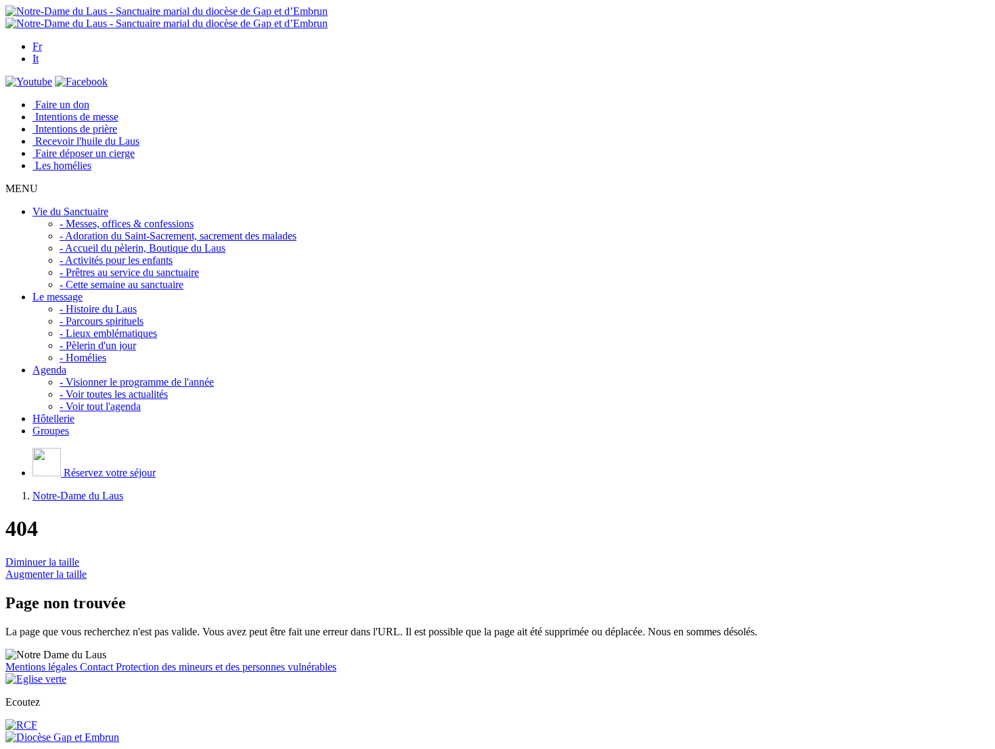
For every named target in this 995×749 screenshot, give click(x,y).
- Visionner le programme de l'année (137, 382)
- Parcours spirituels (101, 321)
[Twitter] (28, 81)
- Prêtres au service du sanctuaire (129, 272)
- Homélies (83, 357)
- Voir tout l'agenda (100, 406)
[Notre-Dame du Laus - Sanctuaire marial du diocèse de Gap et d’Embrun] (166, 11)
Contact (98, 667)
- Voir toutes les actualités (114, 394)
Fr (37, 46)
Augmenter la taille (46, 574)
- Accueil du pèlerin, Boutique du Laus (142, 248)
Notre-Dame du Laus (77, 495)
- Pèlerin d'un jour (98, 345)
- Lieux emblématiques (108, 333)
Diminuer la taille (42, 562)
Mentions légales (42, 667)
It (35, 58)
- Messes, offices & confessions (127, 223)
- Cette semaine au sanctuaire (121, 284)
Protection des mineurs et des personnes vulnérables (226, 667)
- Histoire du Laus (98, 309)
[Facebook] (81, 81)
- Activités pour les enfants (116, 260)
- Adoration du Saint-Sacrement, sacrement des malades (178, 236)
